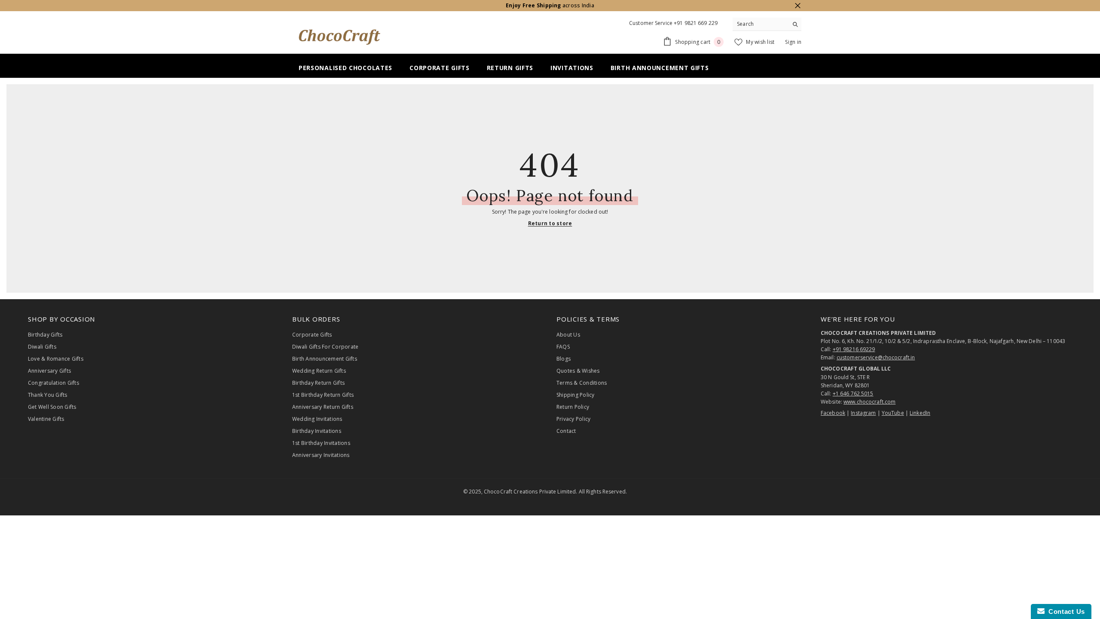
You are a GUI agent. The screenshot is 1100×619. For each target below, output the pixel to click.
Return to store (550, 223)
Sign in (793, 42)
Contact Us (1065, 611)
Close (797, 5)
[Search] (767, 24)
